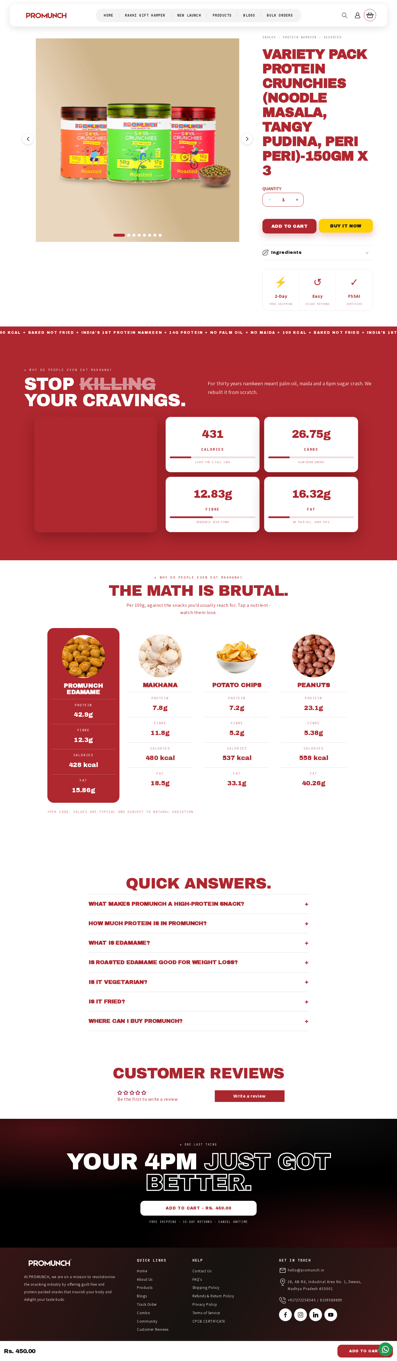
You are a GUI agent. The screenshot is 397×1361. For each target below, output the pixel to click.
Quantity (272, 189)
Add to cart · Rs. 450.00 (198, 1208)
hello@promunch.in (306, 1270)
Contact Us (202, 1271)
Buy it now (346, 226)
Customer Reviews (153, 1329)
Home (142, 1271)
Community (147, 1321)
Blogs (142, 1296)
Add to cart (365, 1351)
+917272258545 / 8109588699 (315, 1300)
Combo (143, 1312)
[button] (344, 15)
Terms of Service (206, 1312)
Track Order (147, 1304)
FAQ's (197, 1279)
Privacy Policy (204, 1304)
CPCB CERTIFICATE (209, 1321)
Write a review (249, 1096)
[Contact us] (385, 1349)
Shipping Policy (205, 1287)
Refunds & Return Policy (213, 1296)
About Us (145, 1279)
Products (145, 1287)
